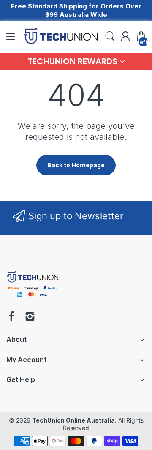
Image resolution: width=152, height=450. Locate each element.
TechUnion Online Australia (73, 420)
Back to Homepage (76, 165)
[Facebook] (11, 317)
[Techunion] (32, 299)
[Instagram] (30, 317)
